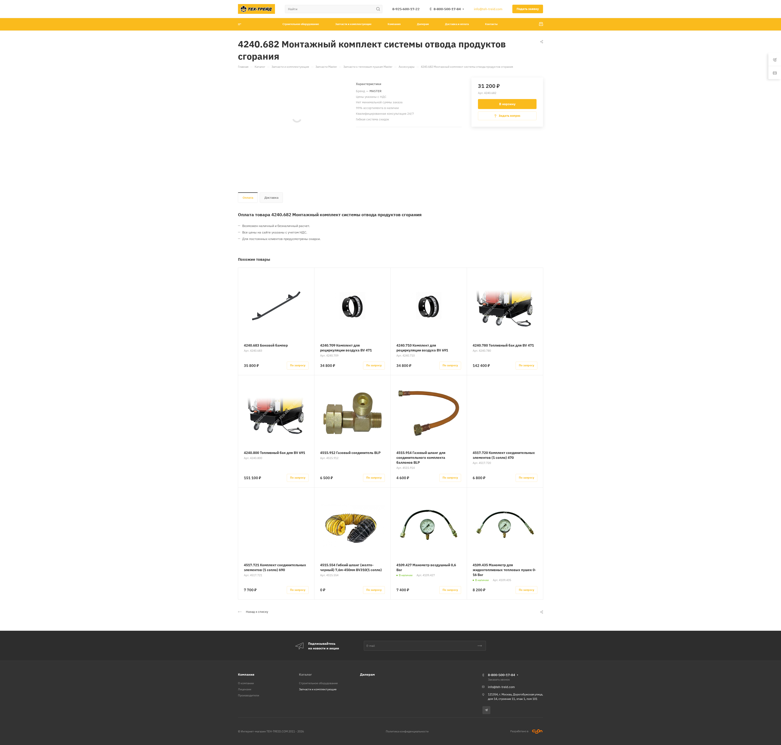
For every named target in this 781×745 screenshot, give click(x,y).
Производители (248, 695)
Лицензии (244, 689)
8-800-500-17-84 (447, 9)
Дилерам (367, 674)
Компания (246, 674)
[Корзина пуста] (541, 24)
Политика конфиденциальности (407, 731)
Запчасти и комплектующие (318, 689)
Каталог (305, 674)
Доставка (271, 198)
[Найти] (379, 9)
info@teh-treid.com (488, 9)
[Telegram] (486, 710)
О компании (246, 683)
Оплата (248, 198)
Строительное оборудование (318, 683)
